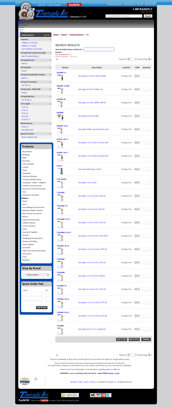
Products (20, 23)
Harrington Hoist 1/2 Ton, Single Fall (91, 329)
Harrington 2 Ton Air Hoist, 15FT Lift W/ (93, 236)
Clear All (47, 35)
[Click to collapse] (50, 39)
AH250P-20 (61, 99)
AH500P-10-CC (62, 126)
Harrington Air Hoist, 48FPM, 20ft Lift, (92, 102)
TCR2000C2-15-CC (64, 232)
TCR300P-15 (61, 286)
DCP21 (59, 166)
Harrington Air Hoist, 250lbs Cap (90, 89)
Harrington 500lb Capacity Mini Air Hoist (93, 129)
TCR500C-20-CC (63, 312)
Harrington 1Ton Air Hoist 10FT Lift (91, 209)
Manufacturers (22, 25)
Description (97, 67)
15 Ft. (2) (25, 113)
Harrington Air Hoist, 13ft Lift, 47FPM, (92, 76)
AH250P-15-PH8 (63, 86)
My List (139, 4)
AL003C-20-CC (62, 139)
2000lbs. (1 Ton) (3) (29, 46)
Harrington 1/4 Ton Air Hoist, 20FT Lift (92, 249)
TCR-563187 (61, 179)
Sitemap (73, 382)
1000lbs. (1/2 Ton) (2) (29, 43)
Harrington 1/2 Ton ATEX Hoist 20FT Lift (93, 156)
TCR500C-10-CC (63, 299)
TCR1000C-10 (62, 206)
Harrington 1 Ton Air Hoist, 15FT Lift (91, 222)
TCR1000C (61, 192)
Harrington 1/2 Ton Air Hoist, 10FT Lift (92, 302)
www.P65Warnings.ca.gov (109, 373)
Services (20, 30)
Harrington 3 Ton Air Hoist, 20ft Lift (91, 276)
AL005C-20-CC (62, 152)
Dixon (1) (25, 127)
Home (19, 21)
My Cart (149, 4)
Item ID (65, 67)
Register (57, 5)
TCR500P (60, 326)
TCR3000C (61, 259)
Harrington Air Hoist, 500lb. (88, 116)
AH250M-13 (61, 72)
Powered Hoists (77, 35)
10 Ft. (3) (25, 107)
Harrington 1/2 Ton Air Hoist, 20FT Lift (92, 316)
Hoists (64, 35)
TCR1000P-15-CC (63, 219)
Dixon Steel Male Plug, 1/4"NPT (89, 169)
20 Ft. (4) (25, 116)
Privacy (92, 382)
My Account (129, 4)
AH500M (60, 112)
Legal (86, 382)
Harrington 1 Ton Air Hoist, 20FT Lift (91, 196)
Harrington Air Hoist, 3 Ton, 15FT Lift (92, 289)
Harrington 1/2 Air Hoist (87, 182)
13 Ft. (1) (25, 110)
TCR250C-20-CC (63, 246)
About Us (20, 27)
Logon (50, 5)
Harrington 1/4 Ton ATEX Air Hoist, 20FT (93, 142)
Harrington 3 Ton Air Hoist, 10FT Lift (91, 262)
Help (80, 382)
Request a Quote (114, 4)
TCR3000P (61, 272)
